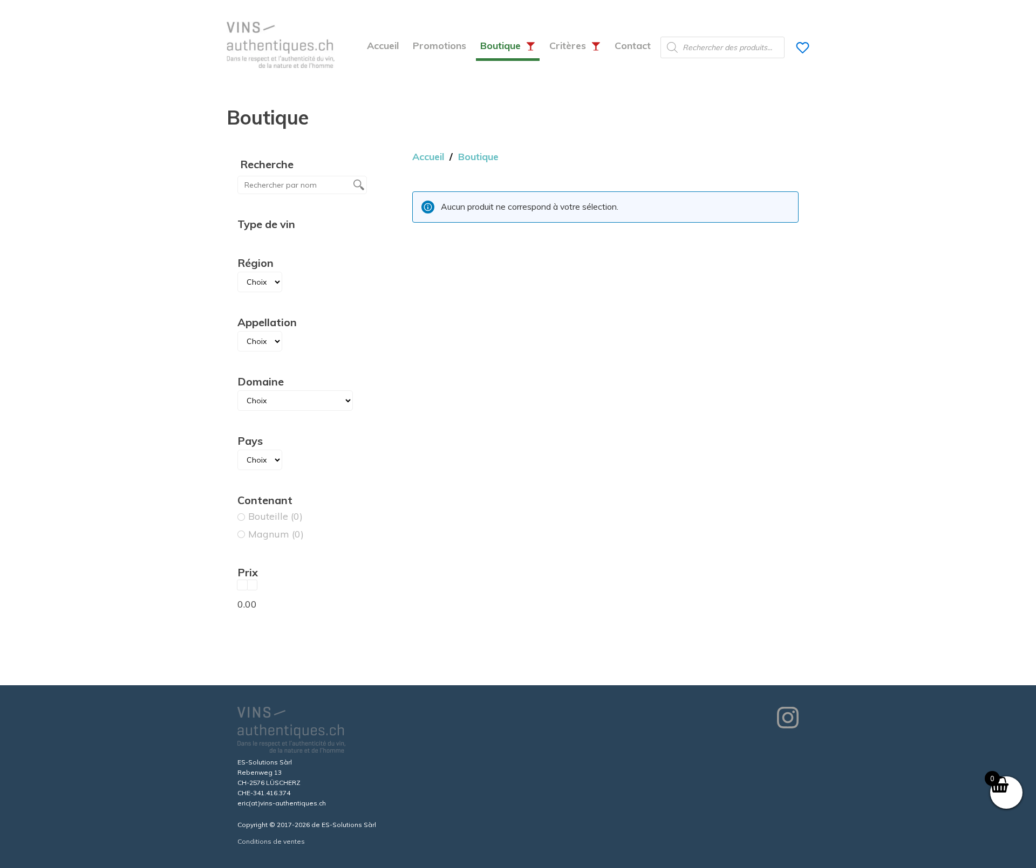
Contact (633, 45)
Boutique (500, 45)
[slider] (242, 585)
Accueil (383, 45)
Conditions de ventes (271, 841)
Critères (567, 45)
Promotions (439, 45)
